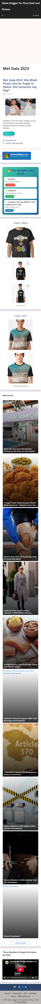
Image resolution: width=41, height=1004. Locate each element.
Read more (8, 134)
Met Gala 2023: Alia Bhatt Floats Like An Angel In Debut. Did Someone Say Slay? (20, 85)
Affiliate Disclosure (24, 996)
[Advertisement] (20, 40)
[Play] (5, 978)
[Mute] (33, 978)
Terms (26, 993)
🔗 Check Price (10, 185)
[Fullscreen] (36, 978)
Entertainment (10, 140)
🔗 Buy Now (9, 210)
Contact (13, 996)
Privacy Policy (17, 993)
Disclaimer (32, 993)
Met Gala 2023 (17, 143)
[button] (2, 15)
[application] (20, 969)
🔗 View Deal (9, 196)
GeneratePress (22, 1002)
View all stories (20, 943)
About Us (8, 993)
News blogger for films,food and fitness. (21, 6)
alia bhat (8, 143)
